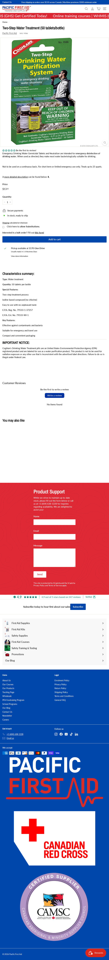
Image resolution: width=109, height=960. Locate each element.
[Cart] (98, 9)
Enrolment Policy (61, 680)
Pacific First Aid (9, 33)
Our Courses (7, 684)
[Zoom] (104, 142)
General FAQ (60, 700)
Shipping (5, 223)
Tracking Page (8, 692)
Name (36, 516)
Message (37, 545)
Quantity (6, 196)
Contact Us (7, 2)
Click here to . (23, 226)
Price (5, 184)
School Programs (9, 704)
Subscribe (78, 606)
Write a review (54, 395)
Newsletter (7, 715)
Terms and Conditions (64, 696)
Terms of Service (55, 585)
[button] (8, 150)
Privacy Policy (39, 585)
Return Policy (60, 688)
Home (4, 22)
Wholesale (6, 696)
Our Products (8, 688)
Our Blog (6, 708)
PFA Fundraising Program (13, 700)
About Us (6, 680)
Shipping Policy (61, 692)
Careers (5, 719)
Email (36, 530)
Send (40, 574)
